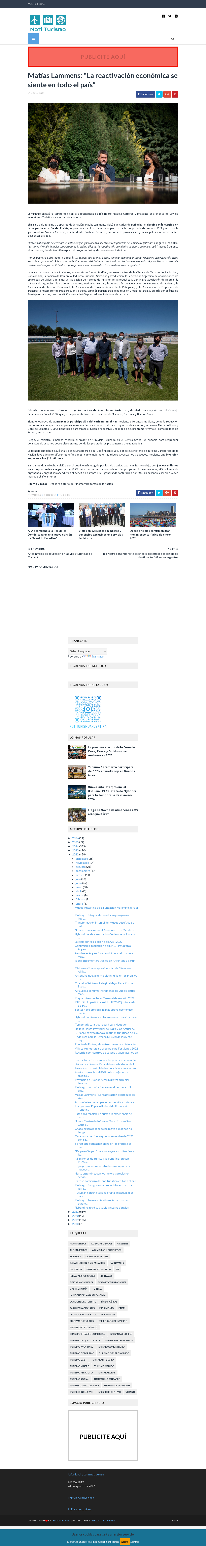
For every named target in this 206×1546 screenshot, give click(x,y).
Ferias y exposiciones (82, 1275)
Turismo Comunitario (111, 1346)
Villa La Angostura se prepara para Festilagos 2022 (106, 1048)
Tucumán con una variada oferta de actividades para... (104, 1194)
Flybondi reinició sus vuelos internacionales (102, 1207)
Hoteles (97, 1288)
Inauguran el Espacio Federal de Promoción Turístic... (102, 1108)
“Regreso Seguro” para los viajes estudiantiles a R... (104, 1152)
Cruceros (76, 1269)
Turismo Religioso (81, 1372)
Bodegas (75, 1256)
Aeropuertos (78, 1243)
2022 (75, 854)
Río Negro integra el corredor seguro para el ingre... (102, 916)
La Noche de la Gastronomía (88, 1295)
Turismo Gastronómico (114, 1353)
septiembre (83, 870)
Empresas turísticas (99, 1269)
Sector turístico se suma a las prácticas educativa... (106, 1060)
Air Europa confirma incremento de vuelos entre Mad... (105, 992)
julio (78, 879)
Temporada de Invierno (113, 1321)
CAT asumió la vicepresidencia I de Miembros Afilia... (103, 969)
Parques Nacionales (82, 1308)
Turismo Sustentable (107, 1379)
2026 (75, 838)
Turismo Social (79, 1379)
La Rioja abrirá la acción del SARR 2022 (99, 941)
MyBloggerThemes (103, 1520)
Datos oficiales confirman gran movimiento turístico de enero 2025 (150, 534)
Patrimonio (106, 1308)
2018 (75, 1224)
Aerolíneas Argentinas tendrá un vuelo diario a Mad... (104, 954)
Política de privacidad (81, 1497)
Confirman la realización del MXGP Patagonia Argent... (103, 947)
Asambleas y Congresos (107, 1250)
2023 (75, 850)
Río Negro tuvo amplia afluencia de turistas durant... (102, 1201)
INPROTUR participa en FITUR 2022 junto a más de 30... (105, 1003)
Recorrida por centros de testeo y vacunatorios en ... (106, 1054)
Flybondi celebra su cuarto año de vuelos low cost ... (106, 935)
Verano (130, 1392)
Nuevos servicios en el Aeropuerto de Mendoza (104, 930)
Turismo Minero (80, 1366)
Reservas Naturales (82, 1321)
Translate (98, 656)
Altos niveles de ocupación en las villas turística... (105, 1102)
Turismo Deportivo (82, 1353)
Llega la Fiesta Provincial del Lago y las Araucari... (105, 1028)
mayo (79, 887)
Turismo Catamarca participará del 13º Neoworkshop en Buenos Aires (111, 771)
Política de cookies (79, 1509)
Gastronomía (78, 1288)
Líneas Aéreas (109, 1301)
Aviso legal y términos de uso (86, 1474)
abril (78, 891)
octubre (81, 866)
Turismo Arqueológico (85, 1340)
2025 (75, 842)
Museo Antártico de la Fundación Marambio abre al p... (106, 909)
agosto (80, 875)
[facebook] (163, 16)
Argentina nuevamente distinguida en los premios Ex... (106, 977)
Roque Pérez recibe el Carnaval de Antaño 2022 (105, 998)
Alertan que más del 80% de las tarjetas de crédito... (101, 1074)
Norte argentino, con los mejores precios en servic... (102, 1175)
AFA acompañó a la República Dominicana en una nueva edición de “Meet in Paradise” (50, 534)
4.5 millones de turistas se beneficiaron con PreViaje (102, 1160)
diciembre (82, 858)
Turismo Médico (104, 1366)
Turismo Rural (106, 1372)
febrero (81, 899)
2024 (75, 846)
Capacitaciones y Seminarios (87, 1263)
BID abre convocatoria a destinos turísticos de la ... (106, 1032)
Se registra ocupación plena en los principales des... (103, 1145)
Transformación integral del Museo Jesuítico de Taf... (104, 924)
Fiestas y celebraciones (112, 1282)
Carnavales (117, 1263)
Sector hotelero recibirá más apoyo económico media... (104, 1011)
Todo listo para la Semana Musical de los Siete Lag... (103, 1038)
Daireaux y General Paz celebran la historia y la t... (105, 1064)
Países (122, 1308)
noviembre (83, 862)
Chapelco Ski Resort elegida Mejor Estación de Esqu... (104, 984)
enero (80, 903)
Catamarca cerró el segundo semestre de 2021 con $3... (104, 1137)
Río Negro (50, 495)
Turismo (65, 495)
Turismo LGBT (78, 1359)
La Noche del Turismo (83, 1301)
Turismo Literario (102, 1359)
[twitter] (170, 16)
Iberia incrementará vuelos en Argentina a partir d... (105, 962)
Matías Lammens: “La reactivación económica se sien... (105, 1096)
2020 (75, 1215)
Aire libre (122, 1243)
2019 (75, 1219)
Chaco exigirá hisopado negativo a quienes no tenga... (103, 1130)
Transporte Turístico (84, 1327)
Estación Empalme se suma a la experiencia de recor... (103, 1115)
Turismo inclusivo (81, 1392)
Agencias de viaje (101, 1243)
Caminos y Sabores (96, 1256)
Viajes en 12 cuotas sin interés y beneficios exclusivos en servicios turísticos (101, 534)
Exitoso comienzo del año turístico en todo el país (106, 1181)
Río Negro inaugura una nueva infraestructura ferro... (103, 1186)
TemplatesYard (61, 1520)
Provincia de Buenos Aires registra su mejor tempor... (102, 1081)
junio (79, 883)
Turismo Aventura (81, 1346)
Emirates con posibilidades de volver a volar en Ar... (106, 1068)
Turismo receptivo (109, 1392)
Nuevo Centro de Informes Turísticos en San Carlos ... (103, 1122)
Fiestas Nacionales (81, 1282)
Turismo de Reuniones (117, 1385)
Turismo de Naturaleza (84, 1385)
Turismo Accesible (120, 1334)
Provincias (34, 495)
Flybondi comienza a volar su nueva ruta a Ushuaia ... (106, 1018)
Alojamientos (79, 1250)
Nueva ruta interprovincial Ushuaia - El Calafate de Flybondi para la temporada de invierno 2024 (112, 793)
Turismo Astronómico (118, 1340)
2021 (75, 1211)
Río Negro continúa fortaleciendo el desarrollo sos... (103, 1088)
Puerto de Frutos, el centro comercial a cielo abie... (106, 1044)
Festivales (106, 1275)
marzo (80, 895)
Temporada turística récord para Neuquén (101, 1024)
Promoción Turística (83, 1314)
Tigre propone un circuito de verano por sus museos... (102, 1167)
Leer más (134, 1541)
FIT (117, 1269)
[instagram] (176, 16)
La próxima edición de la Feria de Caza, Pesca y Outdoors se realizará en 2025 (111, 751)
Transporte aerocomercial (87, 1334)
